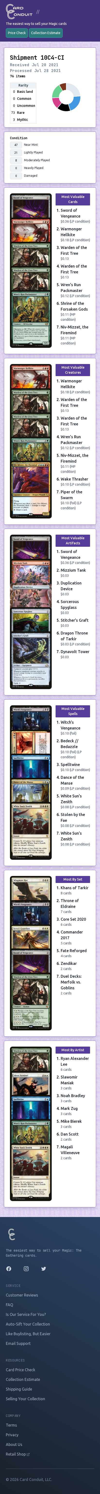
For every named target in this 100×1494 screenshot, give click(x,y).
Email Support (18, 1343)
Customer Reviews (22, 1295)
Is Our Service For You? (26, 1314)
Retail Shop (16, 1454)
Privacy (12, 1435)
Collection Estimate (45, 33)
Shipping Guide (19, 1389)
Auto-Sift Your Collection (28, 1324)
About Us (14, 1444)
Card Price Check (20, 1370)
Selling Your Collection (25, 1399)
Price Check (17, 33)
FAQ (9, 1305)
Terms (11, 1425)
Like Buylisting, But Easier (28, 1334)
